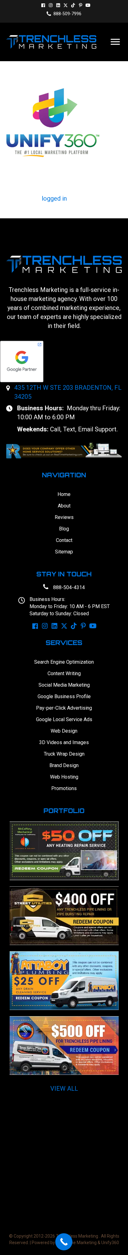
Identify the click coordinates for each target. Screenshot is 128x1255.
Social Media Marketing (64, 685)
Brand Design (64, 765)
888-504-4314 (69, 587)
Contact (64, 540)
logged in (54, 198)
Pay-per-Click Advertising (64, 708)
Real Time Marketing (76, 1242)
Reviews (64, 517)
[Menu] (115, 42)
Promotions (64, 788)
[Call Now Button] (63, 1241)
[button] (43, 5)
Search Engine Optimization (64, 662)
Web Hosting (64, 777)
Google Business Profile (64, 696)
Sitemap (64, 552)
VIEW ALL (64, 1088)
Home (64, 494)
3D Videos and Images (64, 742)
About (64, 506)
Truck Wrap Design (64, 754)
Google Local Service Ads (64, 719)
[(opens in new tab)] (64, 450)
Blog (64, 529)
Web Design (64, 731)
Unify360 (110, 1242)
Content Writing (64, 673)
